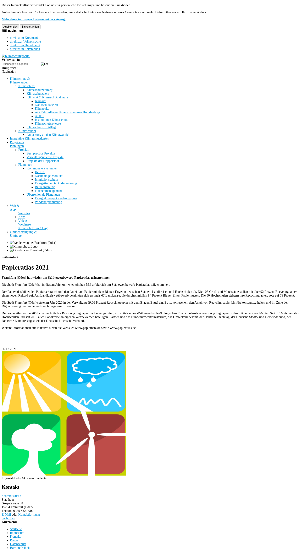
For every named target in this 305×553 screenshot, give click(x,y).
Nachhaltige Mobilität (49, 176)
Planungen (25, 164)
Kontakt (15, 536)
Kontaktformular (29, 514)
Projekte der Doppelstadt (43, 161)
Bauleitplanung (45, 187)
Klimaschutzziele (38, 93)
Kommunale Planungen (42, 168)
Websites (24, 213)
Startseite (16, 529)
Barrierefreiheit (20, 547)
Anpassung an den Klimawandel (48, 134)
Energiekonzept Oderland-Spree (56, 198)
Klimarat (40, 101)
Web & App (14, 207)
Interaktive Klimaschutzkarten (29, 138)
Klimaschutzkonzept (40, 90)
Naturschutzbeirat (46, 105)
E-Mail (6, 514)
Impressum (17, 533)
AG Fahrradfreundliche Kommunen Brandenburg (67, 112)
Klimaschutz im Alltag (41, 127)
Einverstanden (30, 26)
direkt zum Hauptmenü (25, 45)
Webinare (24, 224)
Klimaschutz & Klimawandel (20, 80)
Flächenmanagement (48, 191)
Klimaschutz (26, 86)
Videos (22, 220)
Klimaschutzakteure (48, 123)
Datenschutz (18, 544)
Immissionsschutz (46, 179)
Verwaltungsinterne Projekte (45, 157)
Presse (14, 540)
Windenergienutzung (48, 202)
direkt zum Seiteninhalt (25, 49)
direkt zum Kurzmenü (24, 37)
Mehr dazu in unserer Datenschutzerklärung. (34, 19)
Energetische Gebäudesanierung (56, 183)
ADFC (39, 116)
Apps (21, 217)
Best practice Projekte (41, 153)
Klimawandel (27, 131)
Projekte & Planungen (17, 144)
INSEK (40, 172)
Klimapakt (42, 108)
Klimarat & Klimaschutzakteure (47, 97)
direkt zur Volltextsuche (25, 41)
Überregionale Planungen (43, 194)
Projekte (23, 149)
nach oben (8, 518)
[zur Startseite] (16, 56)
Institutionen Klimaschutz (51, 119)
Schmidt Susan (11, 496)
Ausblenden (10, 26)
